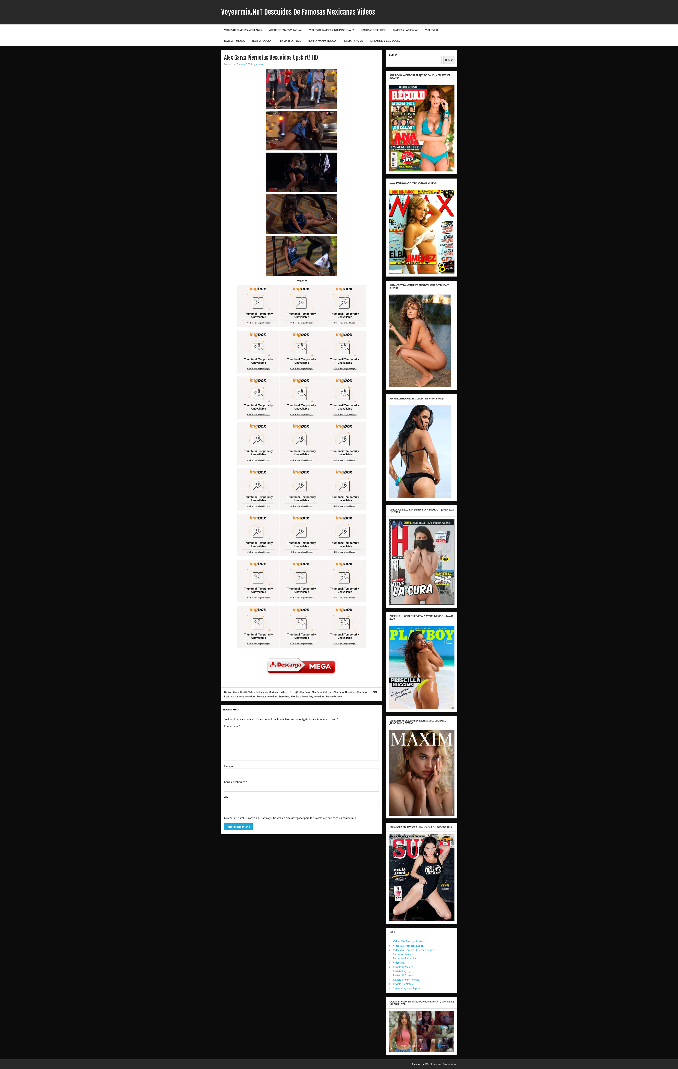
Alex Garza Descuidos (344, 692)
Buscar (393, 54)
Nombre (230, 766)
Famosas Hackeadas (405, 30)
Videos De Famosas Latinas (285, 30)
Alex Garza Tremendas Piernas (329, 696)
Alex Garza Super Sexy (301, 696)
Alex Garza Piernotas (255, 696)
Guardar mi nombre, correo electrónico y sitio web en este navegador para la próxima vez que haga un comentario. (290, 817)
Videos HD (431, 30)
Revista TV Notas (353, 40)
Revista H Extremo (290, 40)
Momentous (450, 1064)
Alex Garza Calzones (322, 692)
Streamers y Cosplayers (385, 40)
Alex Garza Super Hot (278, 696)
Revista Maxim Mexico (322, 40)
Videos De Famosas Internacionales (331, 30)
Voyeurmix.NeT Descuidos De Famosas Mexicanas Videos (298, 12)
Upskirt (243, 692)
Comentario (232, 726)
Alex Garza (233, 692)
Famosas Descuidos (373, 30)
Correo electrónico (235, 781)
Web (226, 797)
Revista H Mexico (234, 40)
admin (259, 64)
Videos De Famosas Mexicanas (243, 30)
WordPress (431, 1064)
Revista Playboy (262, 40)
